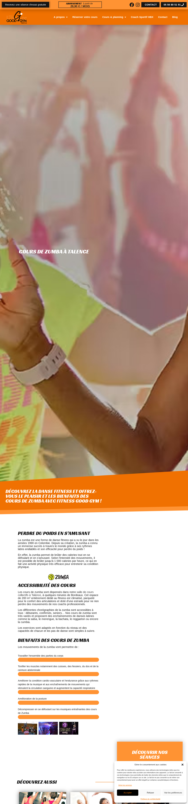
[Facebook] (132, 4)
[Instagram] (137, 4)
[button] (182, 764)
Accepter (128, 792)
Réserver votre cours (84, 17)
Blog (175, 17)
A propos (59, 17)
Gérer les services (125, 785)
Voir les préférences (173, 792)
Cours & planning (112, 17)
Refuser (150, 792)
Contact (162, 17)
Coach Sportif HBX (142, 17)
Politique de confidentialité (150, 799)
